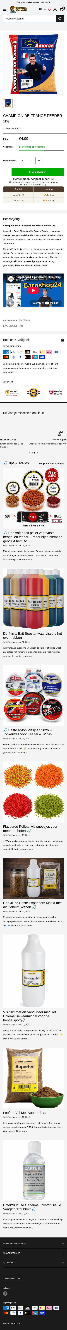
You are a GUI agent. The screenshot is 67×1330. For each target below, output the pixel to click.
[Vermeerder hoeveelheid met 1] (39, 160)
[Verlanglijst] (49, 10)
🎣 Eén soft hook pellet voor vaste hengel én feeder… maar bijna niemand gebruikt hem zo (32, 537)
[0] (61, 9)
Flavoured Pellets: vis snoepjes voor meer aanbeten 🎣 (30, 829)
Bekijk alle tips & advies (51, 463)
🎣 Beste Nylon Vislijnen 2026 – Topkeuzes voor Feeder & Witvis (27, 732)
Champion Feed (11, 128)
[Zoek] (60, 18)
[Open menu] (4, 9)
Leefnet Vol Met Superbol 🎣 (24, 1113)
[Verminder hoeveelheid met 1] (22, 160)
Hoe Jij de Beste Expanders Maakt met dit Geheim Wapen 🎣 (32, 905)
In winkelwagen (37, 172)
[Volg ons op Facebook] (5, 1293)
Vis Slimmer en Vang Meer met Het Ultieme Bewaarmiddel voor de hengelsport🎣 (29, 1016)
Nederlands (10, 1278)
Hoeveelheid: (10, 160)
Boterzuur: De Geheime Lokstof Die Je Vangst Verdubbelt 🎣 (32, 1207)
